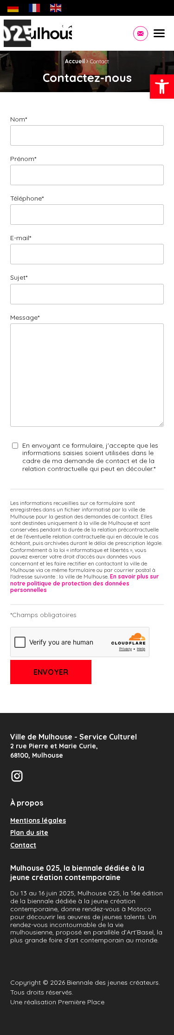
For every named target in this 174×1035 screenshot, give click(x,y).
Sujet (18, 277)
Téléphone (27, 198)
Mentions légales (38, 821)
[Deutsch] (13, 7)
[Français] (35, 7)
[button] (162, 86)
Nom (18, 119)
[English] (56, 7)
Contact (23, 845)
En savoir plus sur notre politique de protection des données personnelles (84, 583)
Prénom (23, 159)
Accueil (75, 61)
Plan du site (29, 833)
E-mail (20, 238)
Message (24, 317)
